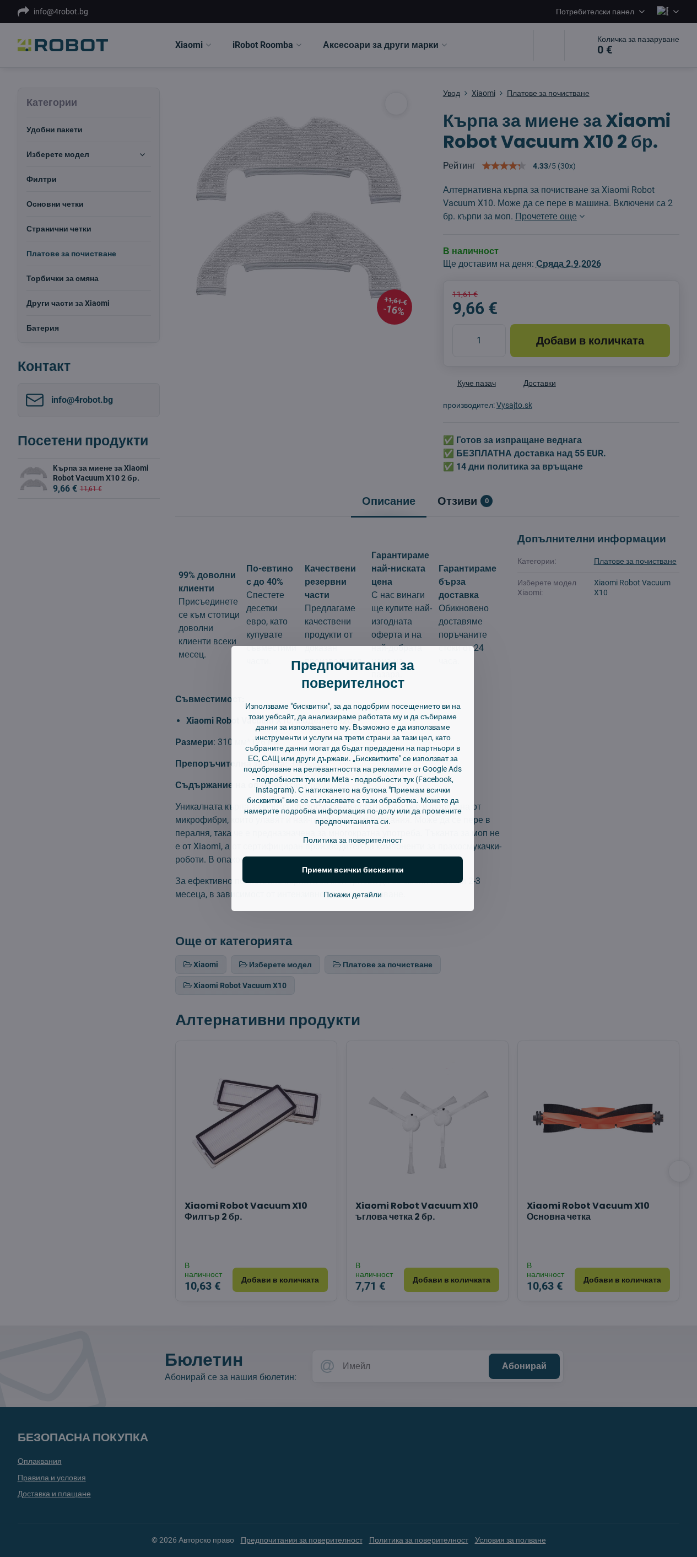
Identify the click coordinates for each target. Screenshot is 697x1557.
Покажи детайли (352, 894)
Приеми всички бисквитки (353, 869)
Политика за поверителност (352, 840)
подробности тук (285, 779)
